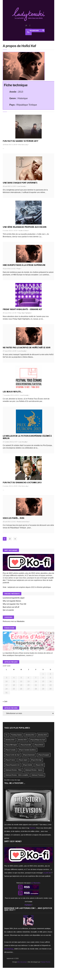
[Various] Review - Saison (33, 770)
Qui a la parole (8, 610)
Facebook (29, 25)
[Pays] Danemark (29, 755)
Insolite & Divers (23, 230)
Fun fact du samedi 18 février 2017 (20, 141)
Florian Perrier (45, 962)
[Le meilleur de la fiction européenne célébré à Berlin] (29, 421)
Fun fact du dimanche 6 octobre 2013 (22, 482)
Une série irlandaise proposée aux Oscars (24, 227)
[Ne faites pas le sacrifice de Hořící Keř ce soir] (29, 336)
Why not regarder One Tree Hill (14, 604)
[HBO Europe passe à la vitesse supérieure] (29, 254)
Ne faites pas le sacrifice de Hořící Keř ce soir (26, 347)
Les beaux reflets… (12, 391)
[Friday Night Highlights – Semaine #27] (28, 295)
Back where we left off (11, 607)
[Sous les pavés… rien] (29, 507)
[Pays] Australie (26, 745)
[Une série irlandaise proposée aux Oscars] (28, 212)
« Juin (5, 701)
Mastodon (20, 621)
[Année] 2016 (10, 740)
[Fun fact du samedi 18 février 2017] (28, 126)
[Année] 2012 (30, 735)
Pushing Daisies (16, 735)
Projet (18, 268)
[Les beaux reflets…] (28, 377)
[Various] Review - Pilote (14, 770)
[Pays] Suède (27, 765)
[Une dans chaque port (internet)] (29, 168)
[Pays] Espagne (43, 755)
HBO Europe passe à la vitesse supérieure (24, 265)
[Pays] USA (39, 765)
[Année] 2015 (42, 735)
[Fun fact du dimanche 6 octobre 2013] (28, 468)
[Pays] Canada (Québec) (27, 750)
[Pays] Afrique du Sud (37, 740)
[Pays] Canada (10, 750)
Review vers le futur (23, 521)
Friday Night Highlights (24, 313)
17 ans (29, 575)
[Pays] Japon (23, 760)
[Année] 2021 (22, 740)
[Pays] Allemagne (11, 745)
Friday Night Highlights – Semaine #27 (22, 309)
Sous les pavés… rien (13, 518)
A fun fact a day (23, 144)
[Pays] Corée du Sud (13, 755)
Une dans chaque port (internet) (20, 182)
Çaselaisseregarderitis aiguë (13, 598)
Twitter (26, 25)
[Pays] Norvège (36, 760)
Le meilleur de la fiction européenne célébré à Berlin (27, 437)
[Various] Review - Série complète (17, 775)
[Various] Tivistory (38, 775)
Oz (7, 735)
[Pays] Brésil (39, 745)
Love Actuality (21, 186)
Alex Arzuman (22, 962)
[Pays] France (10, 760)
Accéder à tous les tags (12, 780)
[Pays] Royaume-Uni (13, 765)
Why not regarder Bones (12, 601)
